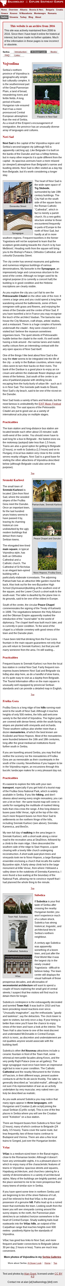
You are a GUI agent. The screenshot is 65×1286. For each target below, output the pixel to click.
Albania (23, 10)
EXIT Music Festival (50, 404)
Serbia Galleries (51, 1257)
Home (4, 10)
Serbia (4, 17)
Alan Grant (30, 1273)
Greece (4, 13)
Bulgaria (50, 10)
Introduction (21, 52)
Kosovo (13, 13)
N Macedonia (25, 13)
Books (54, 52)
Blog (31, 17)
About (38, 17)
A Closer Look (39, 52)
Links (17, 55)
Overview (13, 10)
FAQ (7, 55)
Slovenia (13, 17)
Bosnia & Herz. (36, 10)
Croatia (59, 10)
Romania (52, 13)
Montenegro (40, 13)
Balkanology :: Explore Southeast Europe (35, 1)
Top (32, 473)
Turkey (23, 17)
